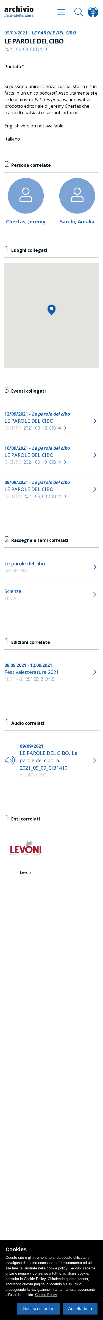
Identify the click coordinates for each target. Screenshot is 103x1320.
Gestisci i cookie (38, 1308)
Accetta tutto (80, 1308)
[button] (51, 310)
